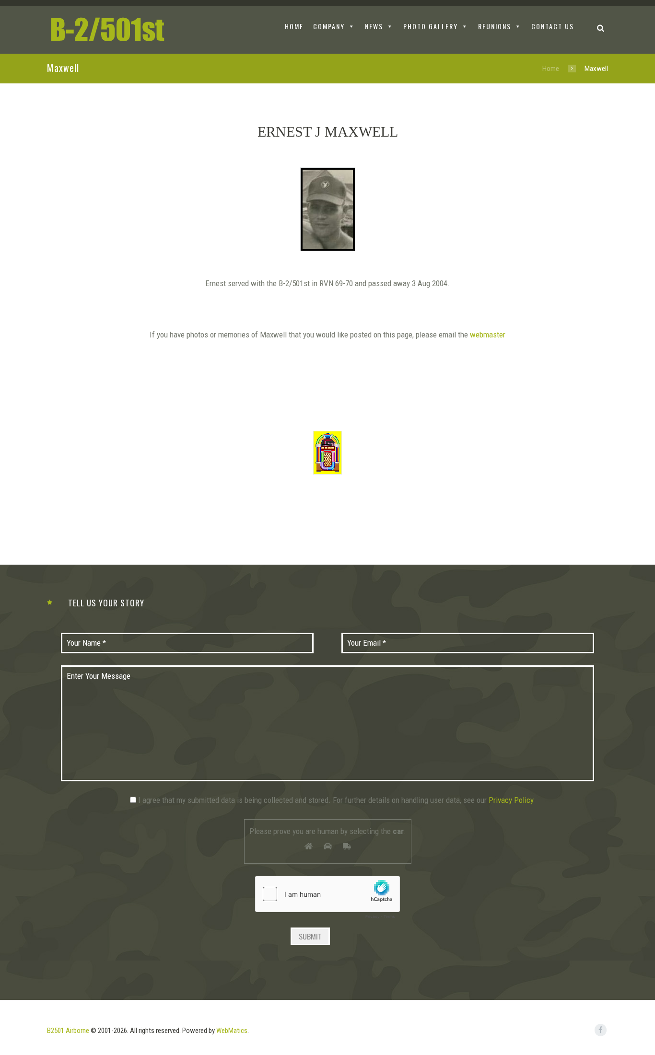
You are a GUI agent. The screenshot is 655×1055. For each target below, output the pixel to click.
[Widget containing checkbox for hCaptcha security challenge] (327, 900)
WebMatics (231, 1030)
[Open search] (600, 27)
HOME (294, 26)
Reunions (494, 26)
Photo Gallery (430, 26)
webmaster (487, 334)
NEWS (374, 26)
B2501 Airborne (68, 1030)
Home (550, 68)
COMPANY (329, 26)
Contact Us (552, 26)
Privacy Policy (511, 800)
